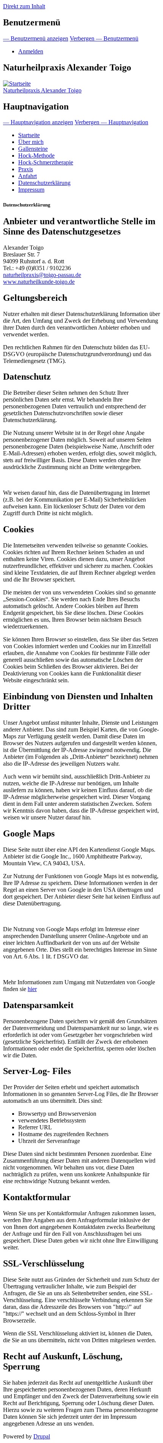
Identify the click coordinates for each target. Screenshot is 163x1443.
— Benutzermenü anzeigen (35, 38)
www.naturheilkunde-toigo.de (39, 281)
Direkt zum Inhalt (24, 6)
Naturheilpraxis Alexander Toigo (42, 90)
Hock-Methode (36, 155)
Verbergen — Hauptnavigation (111, 122)
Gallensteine (33, 148)
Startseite (29, 135)
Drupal (41, 1436)
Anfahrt (27, 176)
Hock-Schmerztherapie (45, 162)
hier (32, 989)
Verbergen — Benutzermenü (104, 38)
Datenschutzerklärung (44, 183)
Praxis (25, 169)
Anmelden (30, 51)
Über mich (31, 142)
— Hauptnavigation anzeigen (38, 122)
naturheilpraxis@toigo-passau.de (42, 275)
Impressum (31, 189)
